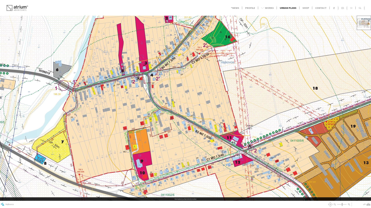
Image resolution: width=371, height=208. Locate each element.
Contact (321, 8)
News (235, 8)
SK (351, 8)
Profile (250, 8)
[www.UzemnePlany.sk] (2, 204)
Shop (305, 8)
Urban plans (288, 8)
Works (267, 8)
